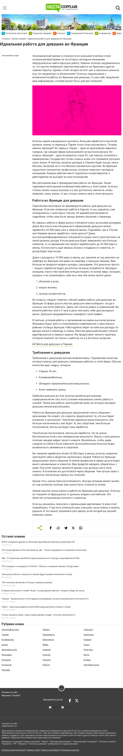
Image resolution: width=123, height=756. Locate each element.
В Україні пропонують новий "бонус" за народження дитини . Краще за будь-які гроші (43, 590)
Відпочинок (48, 639)
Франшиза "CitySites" (11, 695)
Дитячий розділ (91, 665)
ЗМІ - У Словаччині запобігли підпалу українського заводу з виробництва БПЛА (40, 558)
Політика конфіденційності (14, 750)
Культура (88, 649)
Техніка (46, 629)
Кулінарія (6, 660)
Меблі (45, 644)
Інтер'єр (46, 655)
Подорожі (7, 665)
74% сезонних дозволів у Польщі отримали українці (27, 582)
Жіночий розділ (9, 649)
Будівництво (8, 639)
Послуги (47, 660)
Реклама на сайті (9, 692)
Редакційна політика (69, 750)
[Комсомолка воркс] (53, 344)
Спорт (87, 644)
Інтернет (47, 649)
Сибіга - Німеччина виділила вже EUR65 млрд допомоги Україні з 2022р (36, 607)
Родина (87, 660)
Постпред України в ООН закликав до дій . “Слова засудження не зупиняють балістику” (44, 550)
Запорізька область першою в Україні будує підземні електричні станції (37, 574)
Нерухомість (49, 634)
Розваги (87, 639)
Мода (86, 655)
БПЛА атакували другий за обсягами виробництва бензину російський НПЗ (38, 542)
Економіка (7, 655)
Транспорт (89, 634)
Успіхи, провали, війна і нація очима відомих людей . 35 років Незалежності (39, 615)
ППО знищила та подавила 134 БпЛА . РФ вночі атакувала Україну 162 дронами (40, 566)
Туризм (5, 634)
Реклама (6, 670)
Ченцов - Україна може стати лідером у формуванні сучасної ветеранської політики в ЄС (45, 599)
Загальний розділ (10, 629)
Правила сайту (33, 750)
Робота (46, 665)
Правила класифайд (50, 750)
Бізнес (5, 644)
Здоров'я (88, 629)
